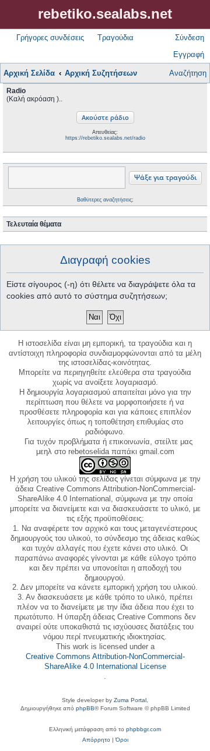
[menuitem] (96, 740)
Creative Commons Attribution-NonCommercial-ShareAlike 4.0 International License (105, 661)
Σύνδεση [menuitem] (189, 37)
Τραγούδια (115, 37)
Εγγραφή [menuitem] (188, 54)
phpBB (85, 708)
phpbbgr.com (143, 729)
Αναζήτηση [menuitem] (187, 73)
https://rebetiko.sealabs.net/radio (105, 138)
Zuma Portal (130, 700)
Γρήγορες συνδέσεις (50, 37)
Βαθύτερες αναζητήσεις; (105, 200)
